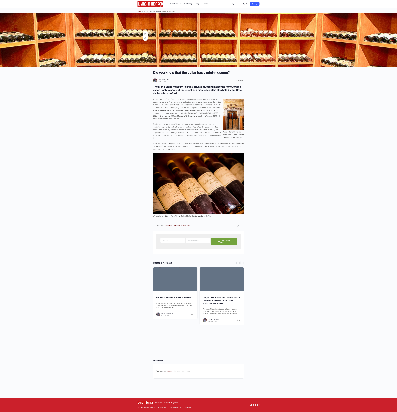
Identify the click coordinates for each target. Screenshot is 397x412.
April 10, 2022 (162, 81)
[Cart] (239, 4)
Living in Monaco (163, 79)
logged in (170, 371)
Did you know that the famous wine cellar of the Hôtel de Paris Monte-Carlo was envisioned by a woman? (221, 300)
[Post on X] (145, 37)
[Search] (233, 4)
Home (139, 11)
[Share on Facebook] (145, 33)
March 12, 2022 (213, 321)
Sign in (245, 4)
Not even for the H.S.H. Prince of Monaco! (173, 297)
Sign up (254, 4)
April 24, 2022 (165, 315)
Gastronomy (168, 225)
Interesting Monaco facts (181, 225)
